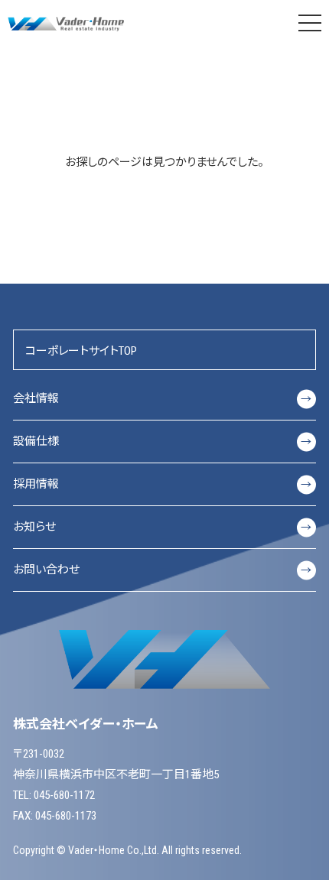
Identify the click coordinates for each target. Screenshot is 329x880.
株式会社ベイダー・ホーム (67, 23)
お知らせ (162, 527)
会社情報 (162, 398)
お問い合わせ (162, 569)
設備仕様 (162, 441)
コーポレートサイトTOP (81, 351)
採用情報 (162, 484)
